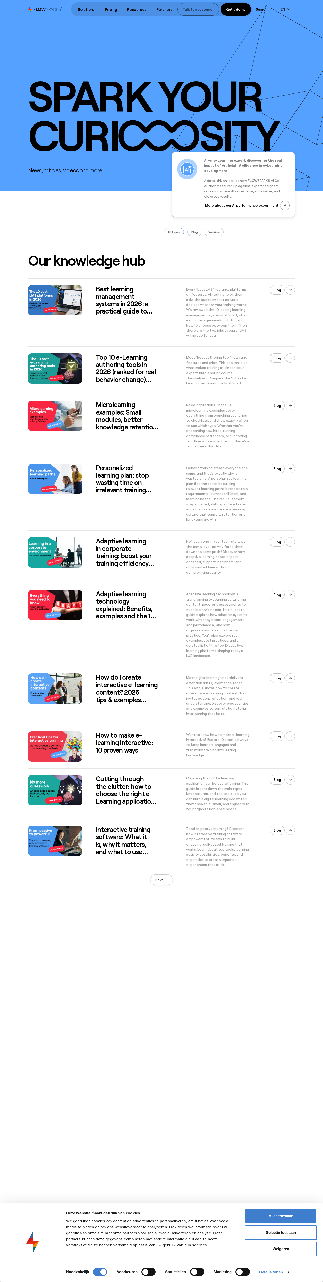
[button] (86, 9)
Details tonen (271, 1272)
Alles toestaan (280, 1216)
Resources (136, 9)
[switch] (148, 1272)
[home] (45, 9)
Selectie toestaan (281, 1232)
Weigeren (281, 1249)
